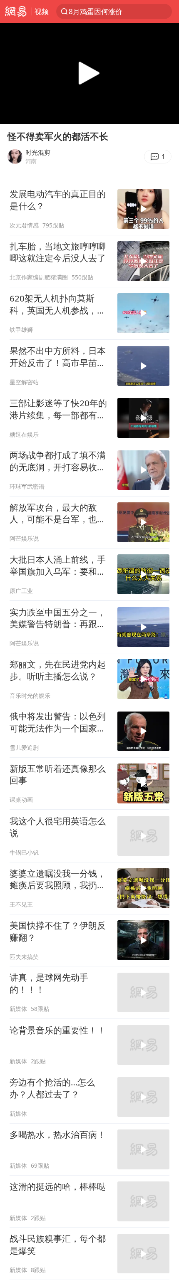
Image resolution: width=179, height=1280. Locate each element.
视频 (42, 11)
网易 (16, 11)
